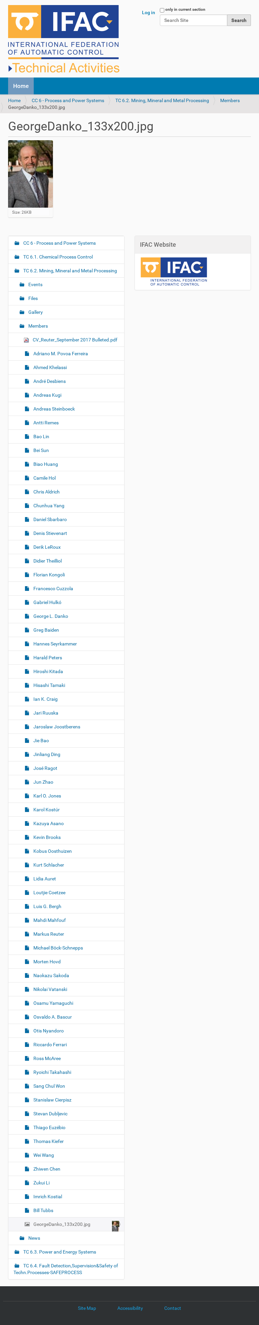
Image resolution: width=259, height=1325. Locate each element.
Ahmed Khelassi (49, 367)
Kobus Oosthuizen (52, 851)
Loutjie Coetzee (48, 892)
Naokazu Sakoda (50, 975)
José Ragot (44, 768)
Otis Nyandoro (48, 1030)
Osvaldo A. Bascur (52, 1017)
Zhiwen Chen (46, 1169)
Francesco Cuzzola (52, 588)
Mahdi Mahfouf (49, 920)
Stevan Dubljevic (49, 1113)
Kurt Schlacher (48, 865)
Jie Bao (40, 740)
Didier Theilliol (47, 561)
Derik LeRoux (46, 547)
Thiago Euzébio (48, 1127)
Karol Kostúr (46, 809)
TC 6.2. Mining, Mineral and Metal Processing (162, 100)
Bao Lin (40, 436)
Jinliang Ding (46, 754)
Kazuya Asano (48, 823)
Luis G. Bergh (46, 906)
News (33, 1238)
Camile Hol (44, 478)
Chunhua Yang (48, 505)
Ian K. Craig (45, 699)
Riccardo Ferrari (49, 1044)
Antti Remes (45, 422)
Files (32, 298)
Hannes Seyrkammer (54, 643)
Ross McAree (46, 1058)
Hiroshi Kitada (47, 671)
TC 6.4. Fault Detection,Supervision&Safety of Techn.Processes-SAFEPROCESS (65, 1269)
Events (34, 284)
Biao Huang (45, 464)
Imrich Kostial (47, 1196)
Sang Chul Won (48, 1086)
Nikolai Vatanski (49, 989)
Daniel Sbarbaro (49, 519)
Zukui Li (41, 1182)
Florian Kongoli (48, 574)
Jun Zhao (42, 782)
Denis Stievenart (49, 533)
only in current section (185, 9)
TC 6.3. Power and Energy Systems (59, 1252)
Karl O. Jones (46, 796)
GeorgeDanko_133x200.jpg (61, 1224)
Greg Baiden (45, 630)
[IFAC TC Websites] (63, 38)
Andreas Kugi (46, 395)
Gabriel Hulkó (46, 602)
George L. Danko (50, 616)
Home (21, 86)
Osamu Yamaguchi (52, 1003)
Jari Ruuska (45, 713)
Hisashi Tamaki (48, 685)
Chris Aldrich (46, 491)
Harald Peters (47, 657)
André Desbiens (49, 381)
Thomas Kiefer (48, 1141)
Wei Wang (43, 1155)
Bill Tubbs (42, 1210)
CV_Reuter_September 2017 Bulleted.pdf (74, 339)
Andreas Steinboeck (53, 409)
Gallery (35, 312)
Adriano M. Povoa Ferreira (60, 353)
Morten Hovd (46, 961)
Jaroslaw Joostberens (56, 726)
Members (230, 100)
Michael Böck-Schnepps (57, 948)
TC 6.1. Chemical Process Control (57, 257)
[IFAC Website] (173, 271)
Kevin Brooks (46, 837)
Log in (148, 12)
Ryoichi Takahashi (51, 1072)
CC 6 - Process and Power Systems (68, 100)
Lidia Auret (44, 878)
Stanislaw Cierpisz (51, 1100)
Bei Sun (40, 450)
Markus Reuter (48, 934)
